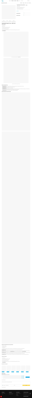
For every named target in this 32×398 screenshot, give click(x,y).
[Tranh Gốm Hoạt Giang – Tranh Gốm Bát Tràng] (3, 1)
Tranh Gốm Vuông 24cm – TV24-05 (28, 370)
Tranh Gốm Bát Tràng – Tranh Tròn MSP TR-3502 (4, 370)
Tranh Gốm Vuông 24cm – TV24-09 (9, 370)
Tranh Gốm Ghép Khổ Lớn (11, 393)
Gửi (26, 385)
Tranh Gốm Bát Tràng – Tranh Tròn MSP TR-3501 (23, 370)
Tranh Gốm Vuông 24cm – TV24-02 (18, 370)
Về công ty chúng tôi (3, 393)
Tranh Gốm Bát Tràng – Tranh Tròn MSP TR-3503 (13, 370)
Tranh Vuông (17, 395)
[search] (27, 0)
